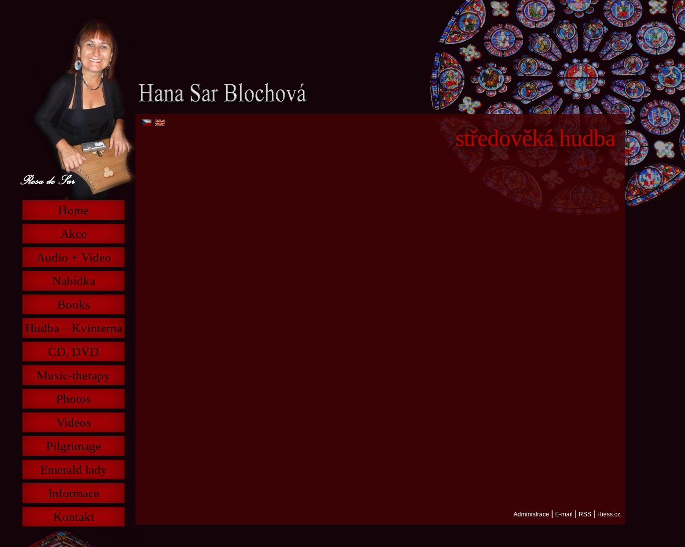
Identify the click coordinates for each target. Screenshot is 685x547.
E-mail (564, 514)
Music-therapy (73, 375)
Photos (73, 398)
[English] (160, 122)
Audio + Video (73, 257)
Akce (73, 233)
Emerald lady (73, 469)
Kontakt (73, 516)
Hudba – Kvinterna (73, 328)
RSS (585, 514)
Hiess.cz (608, 514)
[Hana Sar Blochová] (221, 92)
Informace (73, 493)
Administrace (531, 514)
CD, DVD (73, 351)
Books (73, 304)
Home (73, 210)
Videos (73, 422)
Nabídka (73, 281)
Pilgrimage (73, 446)
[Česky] (146, 122)
